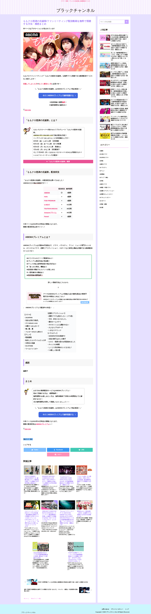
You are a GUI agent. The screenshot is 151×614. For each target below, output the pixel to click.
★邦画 (101, 161)
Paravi (46, 216)
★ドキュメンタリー (105, 197)
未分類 (101, 207)
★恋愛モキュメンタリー (106, 194)
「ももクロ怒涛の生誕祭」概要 (59, 161)
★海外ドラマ (103, 184)
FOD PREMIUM (49, 201)
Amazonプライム (50, 212)
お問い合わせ (105, 609)
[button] (127, 22)
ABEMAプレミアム (42, 424)
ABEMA (47, 193)
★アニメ (102, 170)
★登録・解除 (103, 204)
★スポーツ (103, 200)
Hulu (46, 197)
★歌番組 (102, 174)
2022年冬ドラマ (104, 157)
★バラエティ (103, 167)
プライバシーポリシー (117, 609)
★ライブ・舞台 (28, 439)
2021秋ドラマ (103, 154)
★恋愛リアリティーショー (107, 190)
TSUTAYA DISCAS (50, 209)
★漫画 (101, 151)
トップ (127, 609)
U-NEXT (47, 205)
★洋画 (101, 180)
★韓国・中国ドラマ (105, 187)
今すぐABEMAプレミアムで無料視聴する (58, 95)
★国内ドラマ (103, 164)
